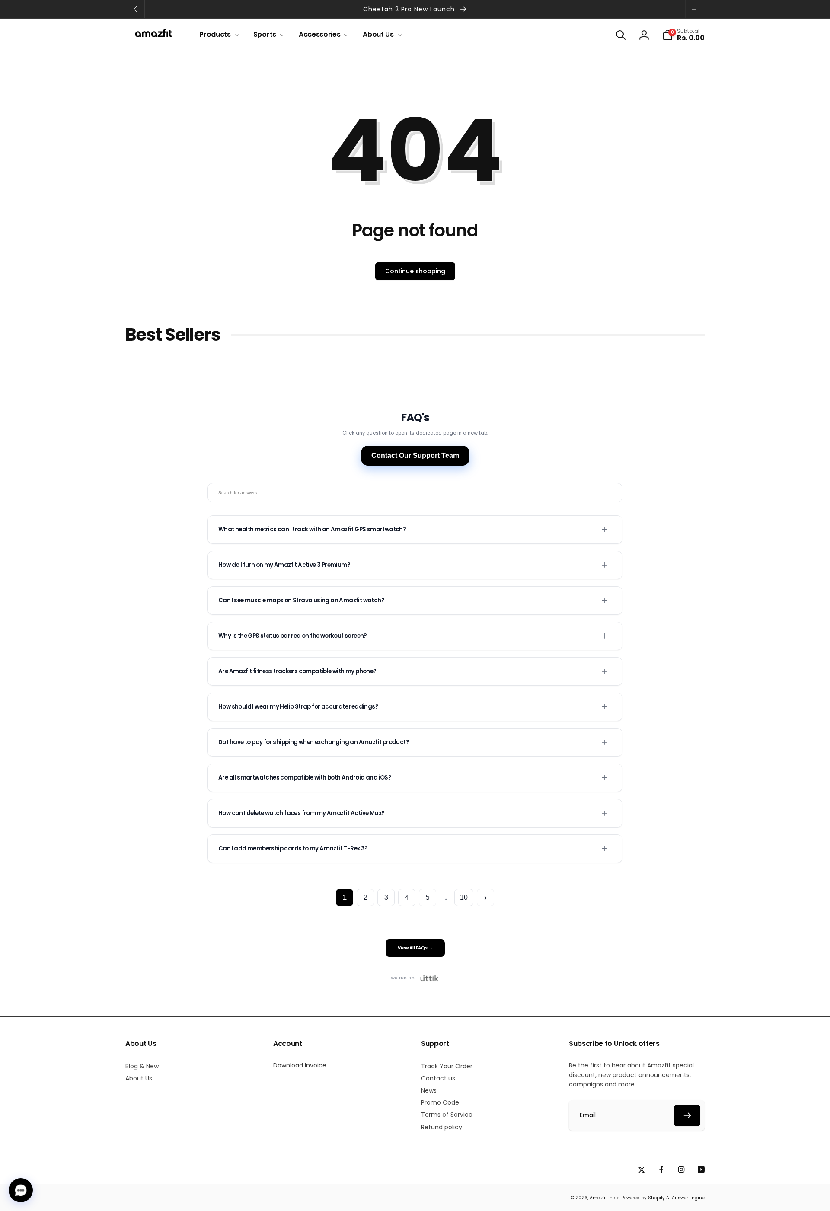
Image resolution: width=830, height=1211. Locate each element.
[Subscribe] (687, 1115)
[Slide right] (694, 9)
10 (464, 897)
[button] (217, 35)
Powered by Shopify (643, 1198)
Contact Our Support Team (415, 455)
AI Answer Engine (685, 1198)
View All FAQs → (415, 948)
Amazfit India (605, 1198)
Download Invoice (299, 1065)
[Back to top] (810, 1196)
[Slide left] (136, 9)
